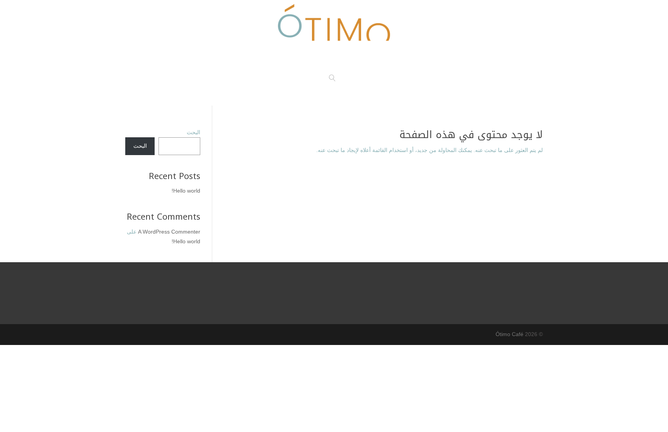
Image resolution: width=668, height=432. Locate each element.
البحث (193, 132)
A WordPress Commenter (169, 232)
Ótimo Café (509, 334)
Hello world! (186, 191)
